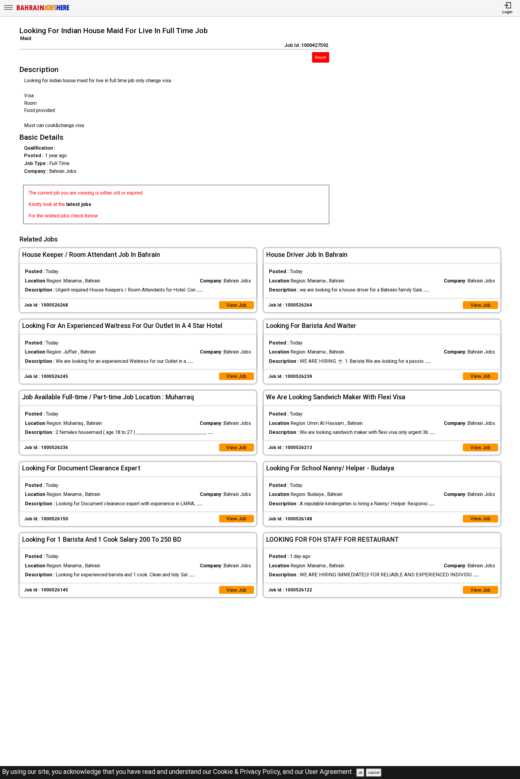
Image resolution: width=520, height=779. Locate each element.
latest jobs (78, 204)
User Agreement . (330, 771)
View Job (236, 305)
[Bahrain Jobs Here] (43, 10)
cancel (373, 772)
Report (320, 57)
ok (360, 772)
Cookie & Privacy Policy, (248, 771)
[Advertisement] (424, 127)
